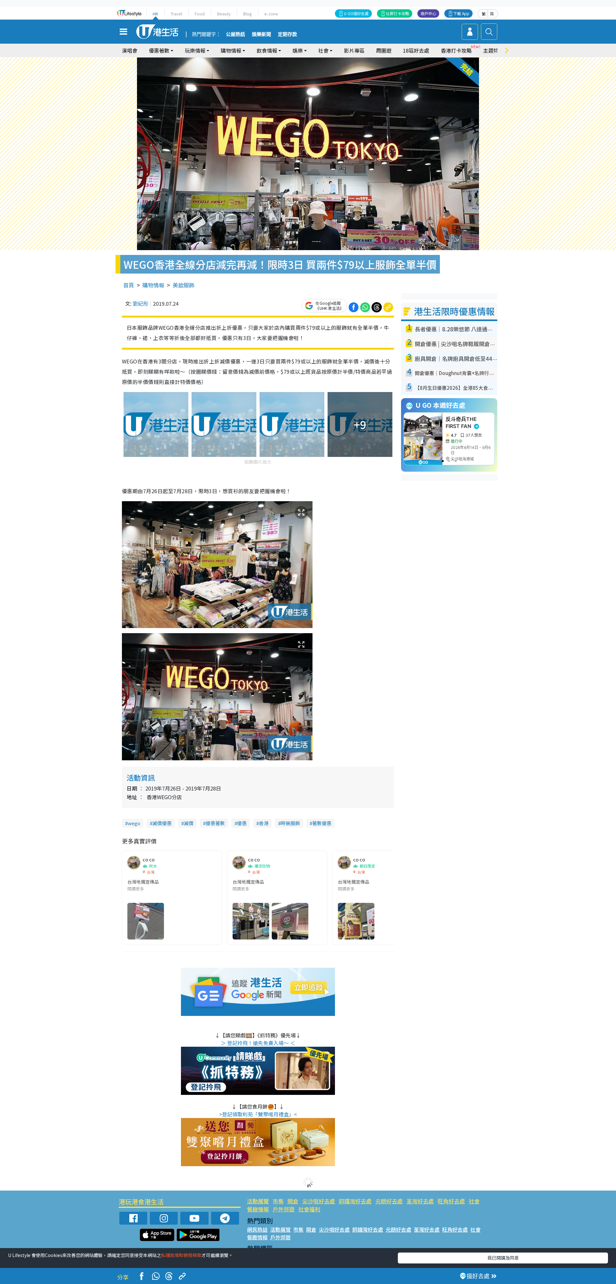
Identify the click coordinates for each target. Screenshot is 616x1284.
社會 (474, 1201)
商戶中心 (428, 13)
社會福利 (309, 1209)
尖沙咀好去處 (318, 1201)
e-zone (271, 14)
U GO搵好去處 (356, 13)
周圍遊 (383, 50)
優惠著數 (215, 823)
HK (155, 14)
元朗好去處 (389, 1201)
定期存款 (287, 34)
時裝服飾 (290, 823)
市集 (278, 1201)
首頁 (128, 285)
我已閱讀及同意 (503, 1257)
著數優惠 (321, 823)
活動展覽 (258, 1201)
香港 (264, 823)
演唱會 (129, 50)
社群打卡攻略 (397, 13)
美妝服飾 (183, 285)
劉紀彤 (140, 303)
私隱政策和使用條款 (181, 1255)
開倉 (292, 1201)
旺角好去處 (451, 1201)
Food (200, 14)
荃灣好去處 (420, 1201)
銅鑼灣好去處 (355, 1201)
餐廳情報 (258, 1209)
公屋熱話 (235, 34)
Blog (247, 14)
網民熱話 (257, 1229)
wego (134, 823)
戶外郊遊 (284, 1209)
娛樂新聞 (261, 34)
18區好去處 (416, 50)
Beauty (224, 14)
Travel (176, 14)
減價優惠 (162, 823)
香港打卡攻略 (456, 50)
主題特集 (493, 50)
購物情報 (153, 285)
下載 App (461, 13)
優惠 (242, 823)
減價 (188, 823)
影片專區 (354, 50)
